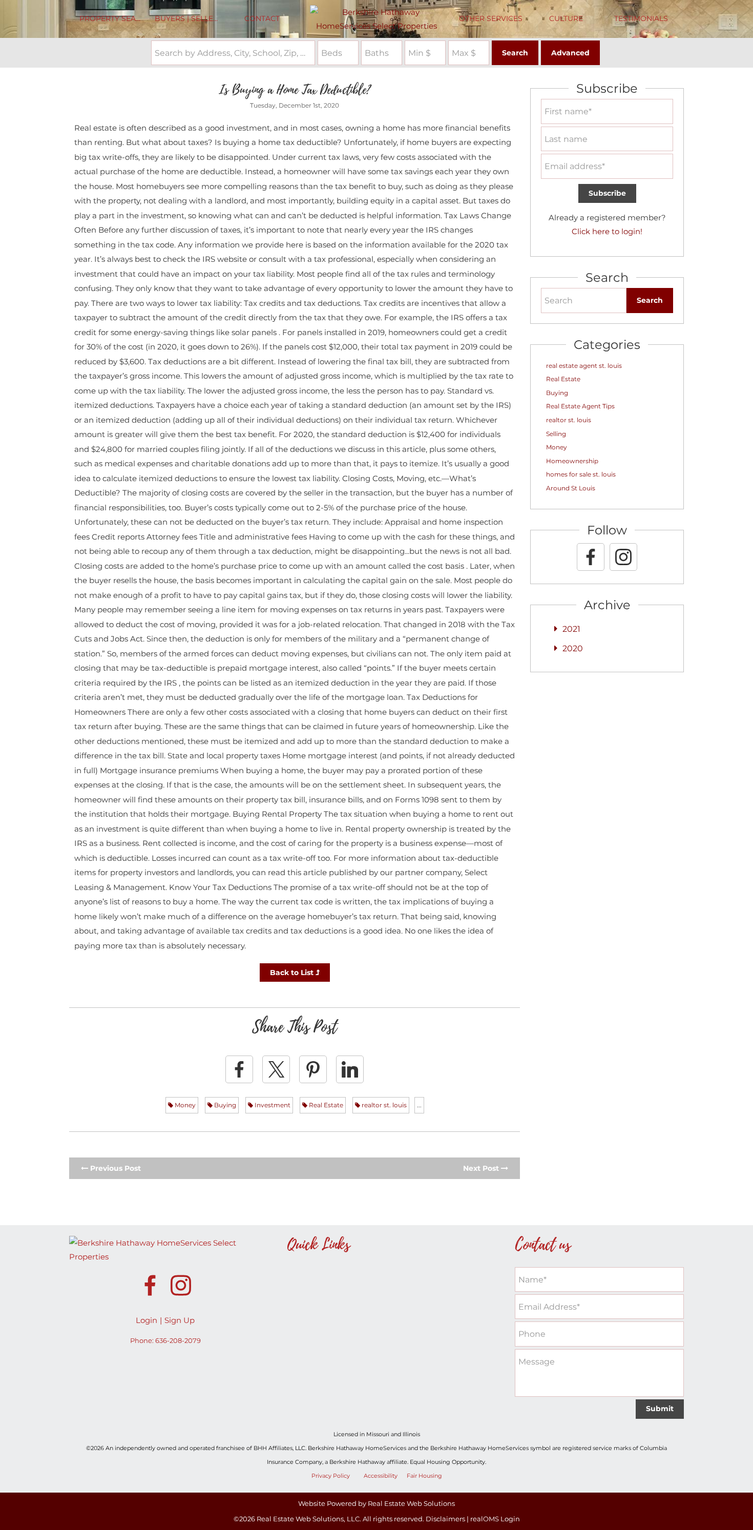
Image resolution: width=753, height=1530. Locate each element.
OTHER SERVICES (490, 18)
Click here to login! (607, 231)
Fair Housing (424, 1476)
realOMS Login (495, 1519)
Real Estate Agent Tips (580, 406)
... (419, 1105)
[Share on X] (276, 1069)
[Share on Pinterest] (313, 1069)
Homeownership (572, 461)
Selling (556, 434)
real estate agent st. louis (584, 365)
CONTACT (262, 18)
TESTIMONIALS (641, 18)
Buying (224, 1105)
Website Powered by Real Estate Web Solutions (376, 1503)
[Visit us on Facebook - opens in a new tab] (590, 557)
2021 (571, 629)
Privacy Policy (330, 1476)
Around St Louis (570, 488)
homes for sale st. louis (581, 474)
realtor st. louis (383, 1105)
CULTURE (566, 18)
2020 (572, 648)
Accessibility (381, 1476)
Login (146, 1320)
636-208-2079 (178, 1340)
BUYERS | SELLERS (189, 18)
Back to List (293, 972)
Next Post (482, 1168)
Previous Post (114, 1168)
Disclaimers (445, 1519)
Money (184, 1105)
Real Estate (325, 1105)
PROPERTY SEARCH (114, 18)
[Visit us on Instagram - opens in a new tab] (623, 557)
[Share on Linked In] (350, 1069)
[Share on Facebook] (239, 1069)
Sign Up (179, 1320)
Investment (271, 1105)
